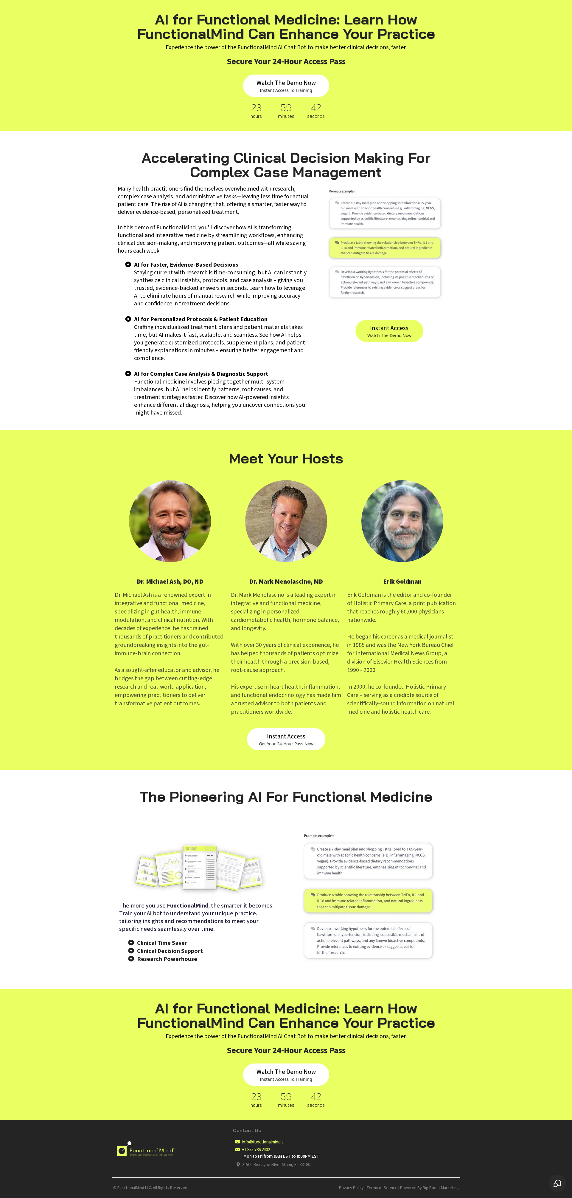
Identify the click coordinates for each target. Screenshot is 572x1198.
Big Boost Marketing (441, 1188)
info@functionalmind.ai (263, 1142)
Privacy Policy (351, 1188)
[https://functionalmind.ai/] (171, 1148)
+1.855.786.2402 (256, 1150)
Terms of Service (381, 1188)
